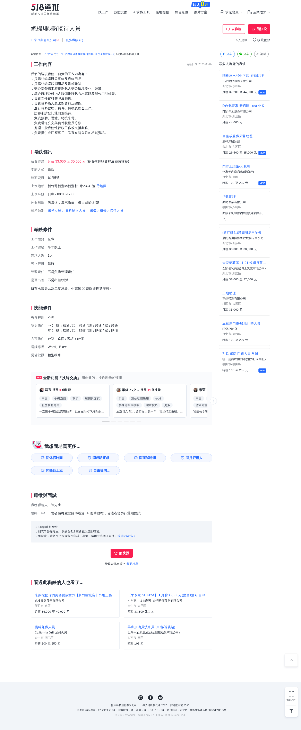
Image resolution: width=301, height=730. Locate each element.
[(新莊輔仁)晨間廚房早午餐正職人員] (244, 241)
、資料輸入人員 (74, 210)
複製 (263, 54)
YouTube (160, 697)
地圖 (103, 186)
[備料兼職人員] (75, 635)
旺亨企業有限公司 (105, 54)
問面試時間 (147, 457)
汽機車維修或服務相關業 (79, 54)
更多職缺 (74, 40)
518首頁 (48, 54)
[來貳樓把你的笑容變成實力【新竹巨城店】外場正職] (75, 603)
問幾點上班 (54, 470)
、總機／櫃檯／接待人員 (104, 210)
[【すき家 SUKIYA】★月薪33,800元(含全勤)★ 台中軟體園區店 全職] (168, 603)
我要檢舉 (132, 563)
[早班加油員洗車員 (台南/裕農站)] (168, 635)
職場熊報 (162, 12)
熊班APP (291, 700)
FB (150, 697)
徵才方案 (200, 12)
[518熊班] (45, 9)
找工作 (103, 12)
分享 (229, 54)
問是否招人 (194, 457)
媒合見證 (181, 12)
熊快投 (262, 29)
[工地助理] (244, 301)
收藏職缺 (263, 40)
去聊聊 (236, 29)
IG (140, 697)
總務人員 (54, 210)
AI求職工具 (141, 12)
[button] (106, 421)
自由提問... (102, 470)
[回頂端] (291, 660)
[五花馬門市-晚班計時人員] (244, 332)
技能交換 (121, 12)
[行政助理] (244, 208)
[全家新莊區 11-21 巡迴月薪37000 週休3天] (244, 271)
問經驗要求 (101, 457)
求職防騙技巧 (126, 536)
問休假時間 (54, 457)
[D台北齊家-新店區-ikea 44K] (244, 114)
